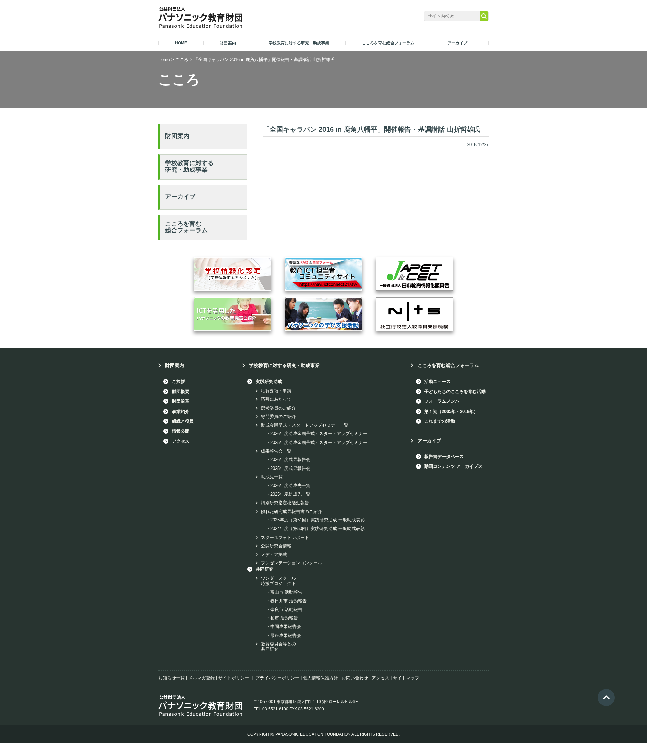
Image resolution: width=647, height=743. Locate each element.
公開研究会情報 (276, 545)
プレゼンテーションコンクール (291, 563)
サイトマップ (406, 677)
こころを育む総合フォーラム (186, 227)
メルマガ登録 (201, 677)
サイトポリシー (233, 677)
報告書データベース (444, 456)
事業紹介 (180, 411)
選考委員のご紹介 (278, 408)
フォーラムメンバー (444, 401)
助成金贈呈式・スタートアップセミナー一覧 (304, 425)
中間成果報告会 (285, 626)
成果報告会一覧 (276, 451)
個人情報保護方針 (320, 677)
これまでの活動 (439, 421)
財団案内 (177, 136)
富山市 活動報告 (286, 592)
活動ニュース (437, 381)
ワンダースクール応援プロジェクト (278, 581)
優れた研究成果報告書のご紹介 (291, 511)
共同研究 (264, 569)
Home (164, 59)
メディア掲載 (274, 554)
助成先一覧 (272, 476)
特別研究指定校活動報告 (285, 502)
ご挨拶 (178, 381)
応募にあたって (276, 399)
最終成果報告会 (285, 635)
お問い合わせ (355, 677)
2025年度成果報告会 (290, 468)
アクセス (180, 441)
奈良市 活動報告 (286, 609)
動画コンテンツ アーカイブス (453, 466)
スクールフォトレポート (285, 537)
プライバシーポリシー (277, 677)
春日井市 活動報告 (288, 600)
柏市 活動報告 (284, 617)
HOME (181, 43)
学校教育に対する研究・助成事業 (189, 166)
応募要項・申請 (276, 390)
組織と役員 (183, 421)
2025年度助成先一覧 (290, 494)
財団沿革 (180, 401)
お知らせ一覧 (171, 677)
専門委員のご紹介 (278, 416)
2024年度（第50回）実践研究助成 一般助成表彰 (317, 528)
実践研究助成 (269, 381)
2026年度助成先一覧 (290, 485)
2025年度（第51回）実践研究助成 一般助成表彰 (317, 519)
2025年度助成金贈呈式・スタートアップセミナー (318, 442)
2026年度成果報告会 (290, 459)
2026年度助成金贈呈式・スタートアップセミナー (318, 433)
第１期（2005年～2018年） (451, 411)
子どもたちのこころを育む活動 (455, 391)
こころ (181, 59)
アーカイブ (180, 196)
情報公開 (180, 431)
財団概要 (180, 391)
